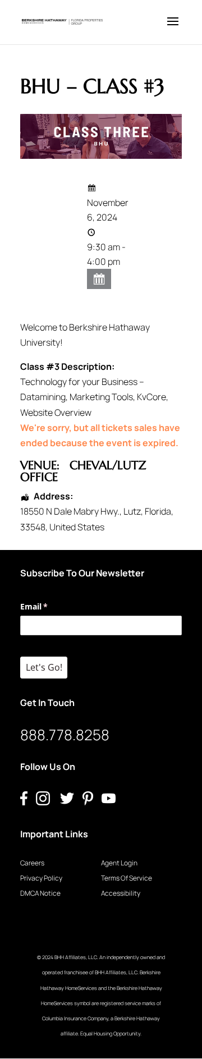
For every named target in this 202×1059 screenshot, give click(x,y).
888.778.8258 (64, 735)
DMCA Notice (40, 893)
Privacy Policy (41, 878)
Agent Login (119, 863)
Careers (32, 863)
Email (50, 606)
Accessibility (120, 893)
